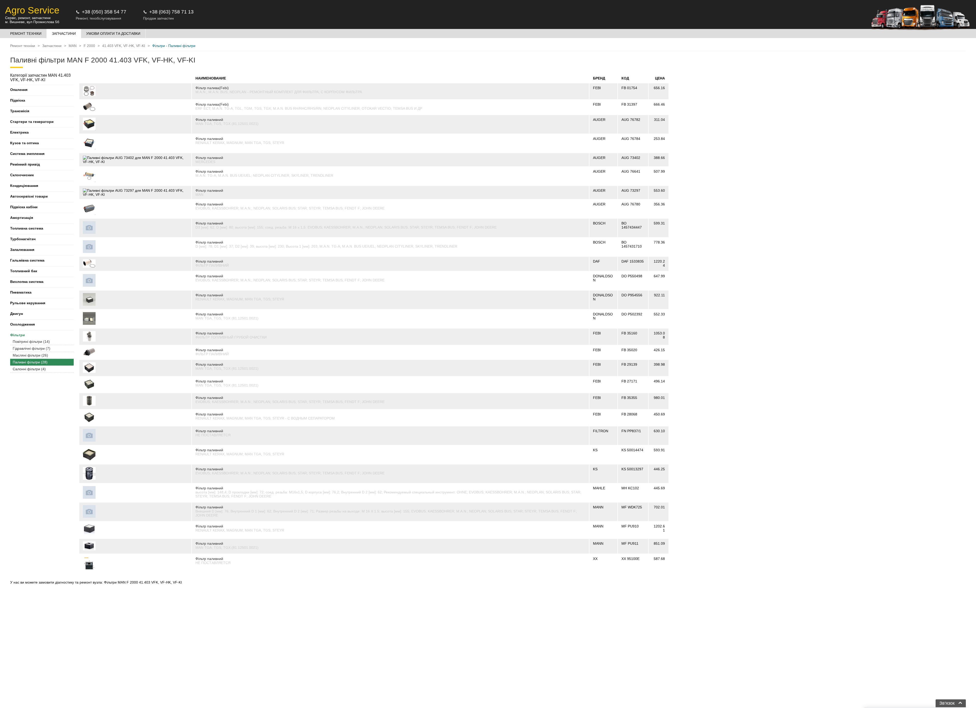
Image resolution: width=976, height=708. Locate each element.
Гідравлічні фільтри (31, 348)
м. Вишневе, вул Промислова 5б (32, 22)
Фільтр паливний (209, 120)
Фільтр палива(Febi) (212, 88)
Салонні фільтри (29, 369)
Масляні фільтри (30, 355)
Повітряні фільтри (31, 342)
